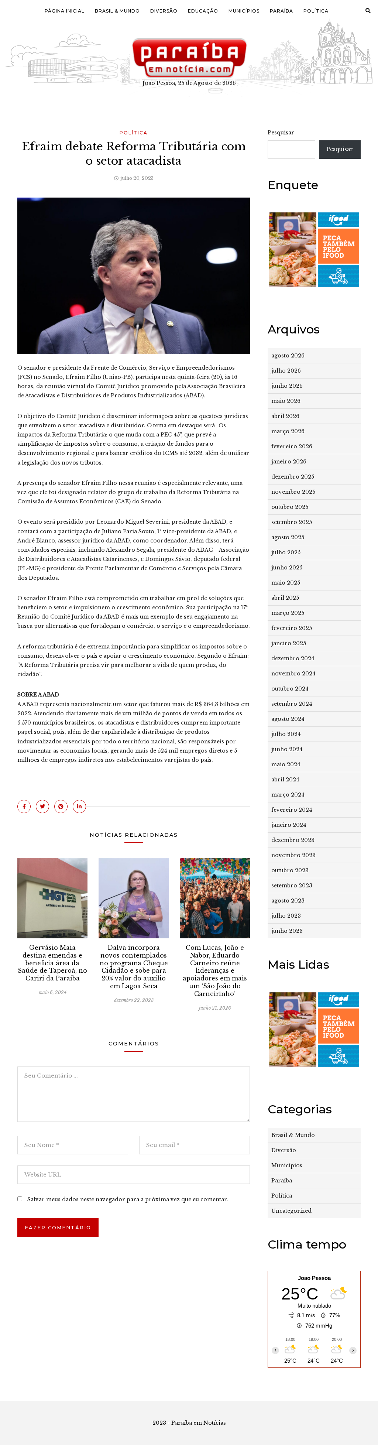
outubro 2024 (290, 688)
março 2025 (287, 613)
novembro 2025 (293, 492)
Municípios (244, 11)
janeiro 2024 (288, 825)
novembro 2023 (293, 855)
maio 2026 (285, 401)
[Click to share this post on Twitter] (42, 806)
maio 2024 (285, 764)
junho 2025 (286, 567)
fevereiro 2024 (291, 810)
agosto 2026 (288, 355)
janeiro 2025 (288, 643)
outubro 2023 (290, 870)
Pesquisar (281, 132)
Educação (203, 11)
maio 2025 (285, 582)
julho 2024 (286, 734)
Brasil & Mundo (117, 11)
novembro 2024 (293, 673)
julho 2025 (285, 552)
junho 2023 (287, 931)
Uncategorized (291, 1211)
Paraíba (281, 11)
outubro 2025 (289, 507)
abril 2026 (285, 416)
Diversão (164, 11)
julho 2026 (286, 370)
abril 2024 (285, 779)
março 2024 (288, 794)
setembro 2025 (291, 522)
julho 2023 (286, 915)
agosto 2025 (287, 537)
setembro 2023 (291, 885)
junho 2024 (287, 749)
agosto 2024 (288, 719)
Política (316, 11)
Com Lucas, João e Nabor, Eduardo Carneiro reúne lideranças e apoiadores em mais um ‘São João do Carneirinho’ (215, 970)
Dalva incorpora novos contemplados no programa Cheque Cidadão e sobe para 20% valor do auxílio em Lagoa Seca (134, 967)
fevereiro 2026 (291, 446)
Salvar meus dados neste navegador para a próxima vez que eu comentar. (127, 1199)
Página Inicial (65, 11)
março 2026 (288, 431)
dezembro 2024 (293, 658)
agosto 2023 (288, 900)
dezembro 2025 (292, 476)
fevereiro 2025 (291, 628)
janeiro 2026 (288, 461)
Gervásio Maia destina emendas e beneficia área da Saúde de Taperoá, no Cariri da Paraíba (52, 963)
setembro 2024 (291, 704)
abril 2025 (285, 598)
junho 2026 (287, 386)
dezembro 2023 (293, 840)
